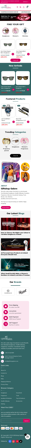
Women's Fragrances (24, 147)
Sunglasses (15, 147)
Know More (5, 207)
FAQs (2, 378)
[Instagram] (13, 441)
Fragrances (4, 395)
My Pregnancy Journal (6, 148)
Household (19, 393)
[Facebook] (9, 441)
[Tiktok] (20, 441)
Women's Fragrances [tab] (15, 36)
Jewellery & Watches (6, 398)
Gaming (3, 404)
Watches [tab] (25, 36)
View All (15, 60)
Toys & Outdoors (20, 398)
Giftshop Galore (18, 435)
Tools (17, 395)
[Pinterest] (17, 441)
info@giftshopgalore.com (11, 361)
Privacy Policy (4, 384)
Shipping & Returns (6, 381)
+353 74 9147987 (9, 352)
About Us (3, 370)
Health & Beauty (5, 401)
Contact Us (4, 373)
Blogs (2, 376)
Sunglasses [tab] (5, 36)
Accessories (19, 401)
